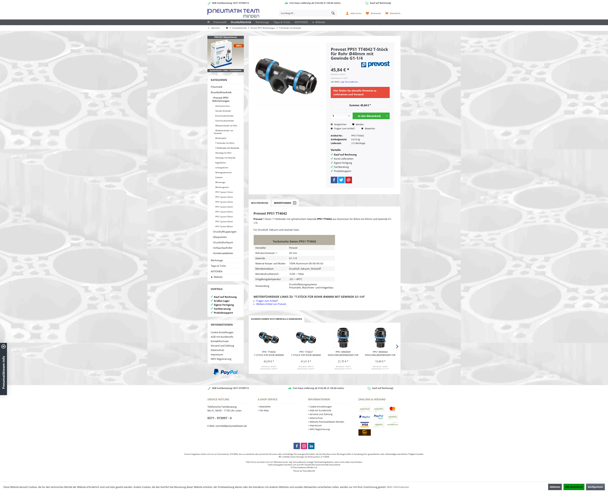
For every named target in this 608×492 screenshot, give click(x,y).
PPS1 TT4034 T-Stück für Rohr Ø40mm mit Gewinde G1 (269, 353)
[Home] (208, 22)
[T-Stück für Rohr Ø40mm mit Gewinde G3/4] (306, 338)
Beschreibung (259, 202)
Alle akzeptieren (574, 486)
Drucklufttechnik (221, 92)
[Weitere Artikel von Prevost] (375, 64)
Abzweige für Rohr (223, 152)
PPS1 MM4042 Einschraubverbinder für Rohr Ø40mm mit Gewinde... (380, 353)
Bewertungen (284, 202)
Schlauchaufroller (222, 247)
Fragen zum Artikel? (344, 128)
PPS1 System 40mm (224, 211)
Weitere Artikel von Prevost (271, 304)
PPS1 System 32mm (224, 206)
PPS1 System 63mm (224, 221)
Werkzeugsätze (222, 187)
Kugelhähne (220, 162)
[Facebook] (334, 180)
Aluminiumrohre (222, 106)
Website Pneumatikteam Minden (327, 421)
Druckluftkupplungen (225, 231)
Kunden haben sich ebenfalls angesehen (276, 318)
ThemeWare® (308, 471)
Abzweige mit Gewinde (225, 157)
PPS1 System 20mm (224, 197)
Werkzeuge (220, 182)
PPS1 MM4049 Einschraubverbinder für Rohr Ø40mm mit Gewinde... (343, 353)
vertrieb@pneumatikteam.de (231, 425)
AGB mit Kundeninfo (222, 336)
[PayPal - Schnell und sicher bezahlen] (225, 372)
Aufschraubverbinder (224, 120)
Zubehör (219, 177)
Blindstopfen (220, 138)
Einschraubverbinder (224, 115)
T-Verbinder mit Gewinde (227, 148)
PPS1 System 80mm (224, 226)
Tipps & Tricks (218, 265)
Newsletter (265, 406)
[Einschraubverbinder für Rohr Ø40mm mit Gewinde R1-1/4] (380, 338)
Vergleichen (340, 124)
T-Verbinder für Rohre (224, 143)
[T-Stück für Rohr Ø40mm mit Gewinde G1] (269, 338)
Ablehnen (555, 486)
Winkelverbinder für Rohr (226, 125)
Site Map (264, 410)
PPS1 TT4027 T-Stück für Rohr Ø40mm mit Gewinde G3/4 (306, 353)
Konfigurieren (595, 486)
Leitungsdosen (221, 167)
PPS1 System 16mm (224, 192)
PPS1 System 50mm (224, 216)
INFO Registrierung (221, 358)
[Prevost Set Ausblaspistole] (225, 54)
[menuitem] (392, 13)
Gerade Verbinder (223, 111)
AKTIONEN (216, 271)
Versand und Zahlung (222, 345)
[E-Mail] (348, 180)
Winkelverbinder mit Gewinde (223, 132)
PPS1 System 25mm (224, 202)
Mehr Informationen (398, 487)
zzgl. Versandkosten (349, 81)
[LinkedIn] (311, 446)
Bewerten (369, 128)
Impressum (217, 354)
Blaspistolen (220, 237)
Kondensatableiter (223, 253)
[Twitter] (341, 180)
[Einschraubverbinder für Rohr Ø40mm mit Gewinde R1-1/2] (343, 338)
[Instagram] (304, 446)
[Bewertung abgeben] (345, 62)
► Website (216, 276)
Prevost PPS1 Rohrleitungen (221, 99)
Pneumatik (216, 86)
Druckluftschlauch (223, 242)
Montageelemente (223, 172)
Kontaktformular (220, 341)
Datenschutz (217, 350)
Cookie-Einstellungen (222, 332)
